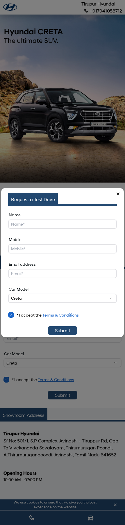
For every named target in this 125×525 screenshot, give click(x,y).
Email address (22, 264)
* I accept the (48, 314)
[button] (118, 194)
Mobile (15, 239)
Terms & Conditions (60, 314)
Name (15, 214)
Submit (62, 330)
